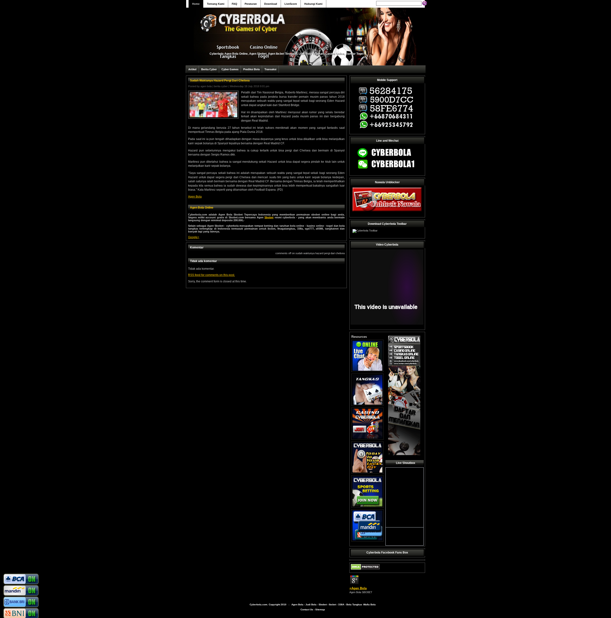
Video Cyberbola (387, 244)
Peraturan (251, 3)
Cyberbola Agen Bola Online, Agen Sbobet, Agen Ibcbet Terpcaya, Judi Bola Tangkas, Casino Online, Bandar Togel (286, 53)
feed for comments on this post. (211, 275)
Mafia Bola (369, 604)
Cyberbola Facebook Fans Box (387, 552)
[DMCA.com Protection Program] (365, 570)
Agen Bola (206, 86)
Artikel (192, 69)
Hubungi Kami (313, 3)
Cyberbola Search (363, 3)
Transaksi (270, 69)
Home (196, 3)
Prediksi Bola (251, 69)
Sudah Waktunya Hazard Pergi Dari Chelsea (220, 80)
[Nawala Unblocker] (387, 211)
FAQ (234, 3)
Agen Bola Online (201, 207)
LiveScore (290, 3)
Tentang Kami (215, 3)
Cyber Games (229, 69)
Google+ (193, 237)
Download (270, 3)
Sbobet (269, 217)
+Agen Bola (358, 588)
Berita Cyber (209, 69)
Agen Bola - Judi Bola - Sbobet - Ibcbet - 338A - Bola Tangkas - (327, 604)
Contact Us (306, 609)
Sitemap (320, 609)
